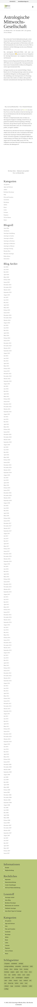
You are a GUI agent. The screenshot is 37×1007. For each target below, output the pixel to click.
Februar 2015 (7, 609)
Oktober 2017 (7, 528)
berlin (31, 966)
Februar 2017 (7, 548)
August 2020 (7, 444)
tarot (5, 983)
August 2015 (7, 594)
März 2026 (6, 277)
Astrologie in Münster (9, 246)
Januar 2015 (7, 612)
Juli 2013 (6, 655)
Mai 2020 (6, 452)
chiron (11, 969)
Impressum (8, 879)
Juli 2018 (6, 505)
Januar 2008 (7, 822)
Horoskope (6, 202)
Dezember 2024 (7, 315)
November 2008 (7, 797)
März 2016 (6, 576)
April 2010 (6, 754)
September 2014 (8, 622)
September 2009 (8, 772)
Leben (5, 210)
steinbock (26, 980)
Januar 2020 (7, 462)
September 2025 (8, 292)
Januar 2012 (7, 701)
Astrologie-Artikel (9, 897)
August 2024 (7, 322)
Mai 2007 (6, 843)
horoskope (6, 972)
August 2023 (7, 353)
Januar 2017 (7, 551)
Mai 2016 (6, 571)
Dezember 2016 (7, 553)
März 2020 (6, 457)
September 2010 (8, 741)
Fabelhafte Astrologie (10, 908)
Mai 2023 (6, 361)
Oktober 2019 (7, 470)
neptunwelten (7, 977)
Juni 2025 (6, 300)
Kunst (5, 207)
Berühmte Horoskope (9, 192)
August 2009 (7, 774)
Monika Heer (9, 30)
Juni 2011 (6, 718)
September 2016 (8, 561)
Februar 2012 (7, 698)
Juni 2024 (6, 328)
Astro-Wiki (6, 228)
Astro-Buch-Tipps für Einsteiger (13, 911)
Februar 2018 (7, 518)
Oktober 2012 (7, 678)
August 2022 (7, 383)
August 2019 (7, 475)
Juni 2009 (6, 779)
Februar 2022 (7, 399)
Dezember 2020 (7, 434)
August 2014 (7, 625)
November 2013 (7, 645)
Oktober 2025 (7, 290)
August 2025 (7, 295)
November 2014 (7, 617)
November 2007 (7, 828)
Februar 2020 (7, 459)
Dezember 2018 (7, 493)
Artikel (5, 189)
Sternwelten (6, 258)
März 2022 (6, 396)
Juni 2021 (6, 419)
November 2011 (7, 706)
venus (26, 983)
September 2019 (8, 472)
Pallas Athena (7, 256)
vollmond (6, 986)
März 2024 (6, 335)
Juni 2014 (6, 630)
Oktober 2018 (7, 498)
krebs (22, 972)
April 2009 (6, 784)
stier (30, 980)
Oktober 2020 (7, 439)
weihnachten (24, 986)
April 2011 (6, 723)
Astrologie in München (9, 243)
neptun (28, 974)
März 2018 (6, 515)
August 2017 (7, 533)
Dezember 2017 (7, 523)
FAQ (5, 194)
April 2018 (6, 513)
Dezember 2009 (7, 764)
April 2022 (6, 394)
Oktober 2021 (7, 409)
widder (30, 986)
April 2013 (6, 663)
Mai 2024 (6, 330)
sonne (20, 980)
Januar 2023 (7, 371)
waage (11, 986)
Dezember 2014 (7, 614)
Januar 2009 (7, 792)
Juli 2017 (6, 536)
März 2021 (6, 427)
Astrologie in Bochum (9, 241)
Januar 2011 (7, 731)
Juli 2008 (6, 807)
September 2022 (8, 381)
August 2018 (7, 503)
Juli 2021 (6, 416)
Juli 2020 (6, 447)
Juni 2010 (6, 749)
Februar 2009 (7, 790)
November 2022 (7, 376)
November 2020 (7, 437)
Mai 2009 (6, 782)
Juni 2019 (6, 480)
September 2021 (8, 411)
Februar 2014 (7, 637)
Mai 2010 (6, 751)
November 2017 (7, 526)
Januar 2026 (7, 282)
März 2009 (6, 787)
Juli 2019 (6, 477)
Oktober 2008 (7, 800)
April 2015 (6, 604)
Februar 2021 (7, 429)
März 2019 (6, 485)
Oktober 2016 (7, 559)
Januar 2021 (7, 432)
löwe (5, 974)
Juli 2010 (6, 746)
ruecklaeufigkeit (19, 977)
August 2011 (7, 713)
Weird (5, 220)
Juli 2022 (6, 386)
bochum (6, 969)
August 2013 (7, 652)
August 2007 (7, 835)
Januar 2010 (7, 762)
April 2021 (6, 424)
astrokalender (14, 963)
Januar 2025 (7, 312)
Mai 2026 (6, 272)
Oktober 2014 (7, 619)
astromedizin (18, 966)
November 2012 (7, 675)
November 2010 (7, 736)
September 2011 (8, 711)
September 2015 (8, 591)
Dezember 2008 (7, 795)
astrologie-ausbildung (9, 966)
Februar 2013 (7, 668)
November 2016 (7, 556)
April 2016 (6, 574)
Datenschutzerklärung (10, 882)
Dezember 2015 (7, 584)
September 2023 (8, 350)
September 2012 (8, 680)
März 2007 (6, 848)
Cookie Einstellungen (10, 885)
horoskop (26, 969)
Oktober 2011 (7, 708)
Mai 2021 (6, 421)
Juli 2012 (6, 685)
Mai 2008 (6, 812)
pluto (13, 977)
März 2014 (6, 635)
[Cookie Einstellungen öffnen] (3, 1004)
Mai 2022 (6, 391)
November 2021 (7, 406)
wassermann (17, 986)
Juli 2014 (6, 627)
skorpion (16, 980)
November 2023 (7, 345)
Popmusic (6, 215)
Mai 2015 (6, 602)
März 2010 (6, 756)
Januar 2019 (7, 490)
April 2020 (6, 454)
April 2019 (6, 482)
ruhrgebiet (26, 977)
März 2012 (6, 696)
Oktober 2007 (7, 830)
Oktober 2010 (7, 739)
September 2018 (8, 500)
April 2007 (6, 845)
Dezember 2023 (7, 343)
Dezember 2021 (7, 404)
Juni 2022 (6, 388)
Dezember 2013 (7, 642)
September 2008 (8, 802)
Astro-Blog (8, 900)
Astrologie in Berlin (8, 238)
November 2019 (7, 467)
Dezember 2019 (7, 465)
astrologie (21, 963)
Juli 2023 (6, 355)
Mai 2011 (6, 721)
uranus (21, 983)
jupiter (17, 972)
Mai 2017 (6, 541)
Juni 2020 (6, 449)
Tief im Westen (7, 32)
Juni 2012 (6, 688)
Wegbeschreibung (9, 870)
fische (21, 969)
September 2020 (8, 442)
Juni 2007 (6, 840)
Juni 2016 (6, 569)
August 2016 (7, 564)
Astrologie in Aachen (9, 236)
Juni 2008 (6, 810)
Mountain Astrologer (9, 253)
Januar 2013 (7, 670)
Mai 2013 (6, 660)
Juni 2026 (6, 269)
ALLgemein (28, 30)
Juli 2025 (6, 297)
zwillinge (6, 989)
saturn (5, 980)
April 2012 (6, 693)
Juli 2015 (6, 597)
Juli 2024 (6, 325)
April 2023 (6, 363)
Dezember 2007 (7, 825)
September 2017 (8, 531)
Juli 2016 (6, 566)
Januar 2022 (7, 401)
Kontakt (7, 867)
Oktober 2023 (7, 348)
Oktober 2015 (7, 589)
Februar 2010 (7, 759)
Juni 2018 (6, 508)
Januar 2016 (7, 581)
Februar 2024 (7, 338)
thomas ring (10, 983)
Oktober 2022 (7, 378)
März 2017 (6, 546)
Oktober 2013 (7, 647)
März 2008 (6, 817)
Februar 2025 (7, 310)
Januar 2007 (7, 853)
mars (9, 974)
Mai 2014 (6, 632)
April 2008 (6, 815)
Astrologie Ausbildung (9, 233)
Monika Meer (7, 251)
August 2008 (7, 805)
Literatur (6, 212)
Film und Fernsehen (8, 197)
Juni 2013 (6, 658)
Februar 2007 (7, 850)
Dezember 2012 (7, 673)
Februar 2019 (7, 487)
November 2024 (7, 317)
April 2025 (6, 305)
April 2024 (6, 333)
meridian (14, 974)
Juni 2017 (6, 538)
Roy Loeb (24, 110)
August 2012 (7, 683)
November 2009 (7, 767)
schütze (10, 980)
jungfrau (12, 972)
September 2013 (8, 650)
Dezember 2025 (7, 284)
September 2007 (8, 833)
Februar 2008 (7, 820)
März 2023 (6, 366)
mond (23, 974)
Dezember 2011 (7, 703)
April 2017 (6, 543)
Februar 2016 (7, 579)
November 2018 (7, 495)
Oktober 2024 (7, 320)
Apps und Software (8, 187)
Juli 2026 (6, 267)
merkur (19, 974)
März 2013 (6, 665)
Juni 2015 (6, 599)
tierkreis (16, 983)
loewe (30, 972)
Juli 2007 (6, 838)
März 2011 (6, 726)
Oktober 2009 (7, 769)
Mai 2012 (6, 690)
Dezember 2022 (7, 373)
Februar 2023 (7, 368)
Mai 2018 (6, 510)
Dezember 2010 (7, 734)
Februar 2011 (7, 729)
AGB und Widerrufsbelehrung (12, 887)
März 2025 (6, 307)
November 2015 (7, 586)
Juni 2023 (6, 358)
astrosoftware (25, 966)
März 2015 (6, 607)
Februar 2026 (7, 279)
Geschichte (6, 199)
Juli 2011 (6, 716)
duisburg (16, 969)
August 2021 (7, 414)
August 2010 (7, 744)
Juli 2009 (6, 777)
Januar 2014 (7, 640)
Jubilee (5, 204)
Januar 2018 (7, 520)
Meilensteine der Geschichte (12, 905)
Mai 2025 (6, 302)
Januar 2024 (7, 340)
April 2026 (6, 274)
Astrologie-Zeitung (8, 248)
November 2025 (7, 287)
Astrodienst (6, 230)
